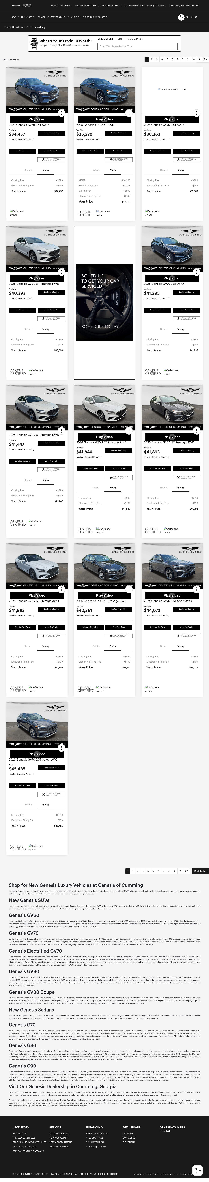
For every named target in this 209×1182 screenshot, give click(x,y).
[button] (61, 113)
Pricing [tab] (45, 170)
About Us (128, 1133)
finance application (58, 1100)
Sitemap (66, 1174)
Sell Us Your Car (95, 1142)
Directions (129, 1142)
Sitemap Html (77, 1174)
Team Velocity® (152, 1174)
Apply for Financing (97, 1133)
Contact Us (129, 1138)
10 (193, 59)
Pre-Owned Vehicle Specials (28, 1151)
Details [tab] (28, 170)
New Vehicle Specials (24, 1147)
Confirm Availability (51, 133)
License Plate (135, 39)
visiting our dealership (76, 1092)
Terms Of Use (55, 1174)
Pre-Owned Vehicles (24, 1138)
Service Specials (58, 1138)
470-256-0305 (89, 6)
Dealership (132, 1127)
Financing (94, 1127)
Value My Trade (94, 1138)
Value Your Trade (51, 151)
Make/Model (105, 39)
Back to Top (200, 871)
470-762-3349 (63, 6)
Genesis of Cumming (22, 1174)
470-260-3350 (112, 6)
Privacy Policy (40, 1174)
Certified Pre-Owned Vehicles (29, 1142)
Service (55, 1127)
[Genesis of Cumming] (25, 5)
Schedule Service (59, 1133)
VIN (120, 39)
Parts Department (59, 1147)
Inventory (21, 1127)
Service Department (60, 1142)
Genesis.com (112, 1174)
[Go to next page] (199, 60)
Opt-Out (101, 1174)
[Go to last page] (205, 60)
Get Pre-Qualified (96, 1147)
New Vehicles (20, 1133)
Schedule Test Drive (22, 151)
